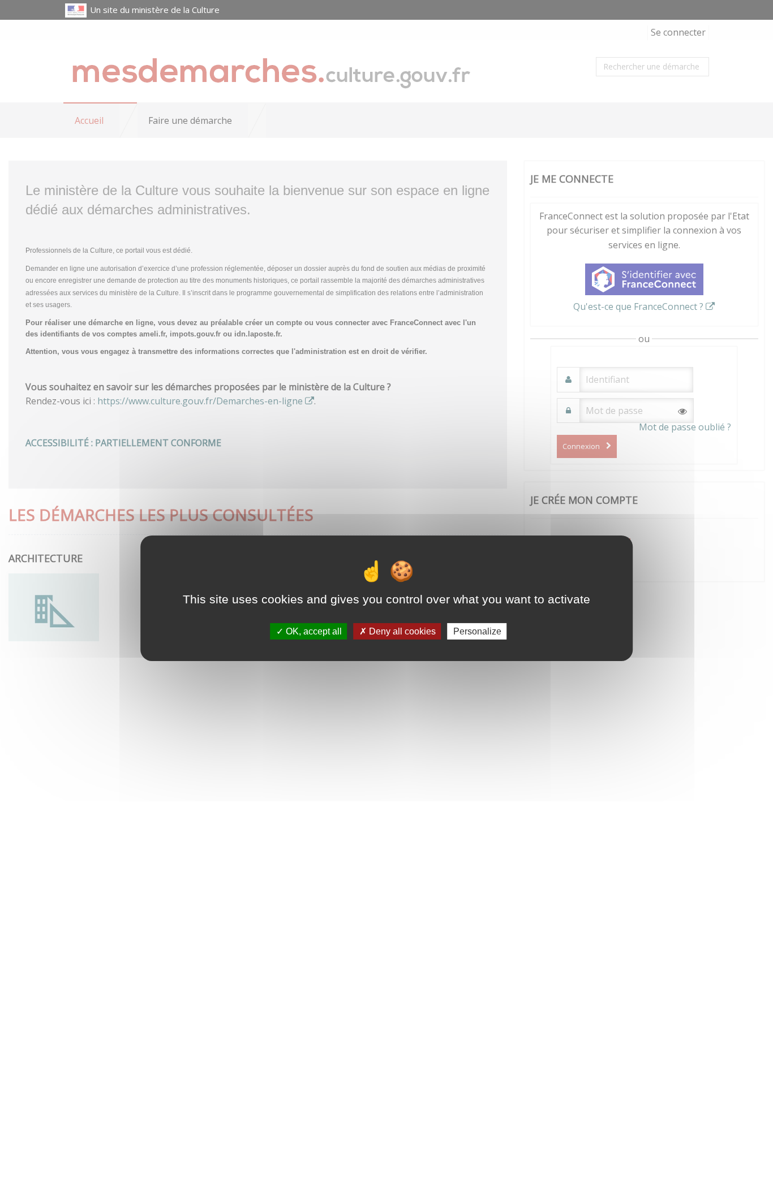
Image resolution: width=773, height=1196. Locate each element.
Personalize (477, 631)
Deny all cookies (401, 631)
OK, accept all (313, 631)
